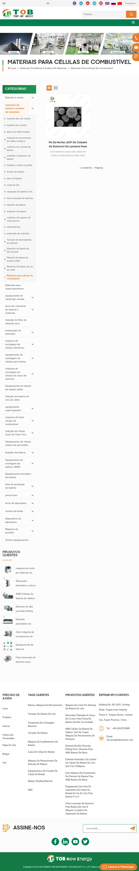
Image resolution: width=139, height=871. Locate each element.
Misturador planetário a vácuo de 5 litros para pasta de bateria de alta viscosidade (26, 584)
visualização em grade (49, 88)
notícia (6, 726)
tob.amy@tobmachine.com (120, 738)
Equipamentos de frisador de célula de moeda (42, 773)
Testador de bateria (37, 733)
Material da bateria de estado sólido (17, 259)
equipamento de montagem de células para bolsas (15, 358)
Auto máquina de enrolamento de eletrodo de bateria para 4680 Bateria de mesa (25, 635)
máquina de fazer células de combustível (14, 420)
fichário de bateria (15, 172)
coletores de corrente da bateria (19, 148)
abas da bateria (14, 178)
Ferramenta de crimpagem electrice (41, 724)
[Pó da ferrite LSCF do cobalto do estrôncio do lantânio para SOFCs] (68, 116)
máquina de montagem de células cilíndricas (14, 344)
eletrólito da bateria (16, 205)
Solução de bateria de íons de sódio (17, 398)
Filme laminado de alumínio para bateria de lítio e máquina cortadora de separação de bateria (26, 660)
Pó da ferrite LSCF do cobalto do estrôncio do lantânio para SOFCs (68, 145)
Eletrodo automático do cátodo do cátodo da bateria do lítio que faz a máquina (26, 622)
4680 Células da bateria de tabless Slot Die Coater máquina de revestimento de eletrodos (25, 596)
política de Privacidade (8, 737)
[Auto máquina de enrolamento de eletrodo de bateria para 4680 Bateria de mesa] (8, 633)
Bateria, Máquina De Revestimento (45, 705)
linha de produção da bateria (15, 486)
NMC (30, 790)
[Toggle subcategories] (32, 97)
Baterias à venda (14, 97)
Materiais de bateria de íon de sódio (20, 268)
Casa (13, 68)
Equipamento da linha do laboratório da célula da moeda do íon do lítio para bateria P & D (26, 647)
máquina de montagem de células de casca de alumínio (15, 373)
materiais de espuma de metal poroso (18, 219)
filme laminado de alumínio (20, 198)
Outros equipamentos (16, 540)
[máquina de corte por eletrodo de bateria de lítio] (8, 569)
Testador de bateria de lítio (42, 714)
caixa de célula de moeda (41, 752)
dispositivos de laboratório (13, 520)
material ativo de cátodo (18, 118)
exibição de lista (55, 88)
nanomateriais (14, 227)
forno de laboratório (15, 503)
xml (4, 762)
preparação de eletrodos (13, 332)
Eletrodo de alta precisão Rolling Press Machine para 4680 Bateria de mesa (25, 609)
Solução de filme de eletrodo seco (15, 322)
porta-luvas (11, 495)
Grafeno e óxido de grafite (19, 165)
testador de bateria (15, 452)
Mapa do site (9, 745)
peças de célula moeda (18, 132)
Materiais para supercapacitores (14, 287)
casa (5, 708)
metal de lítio (13, 185)
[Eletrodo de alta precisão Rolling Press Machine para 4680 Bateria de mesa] (8, 607)
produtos (7, 717)
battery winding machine (40, 781)
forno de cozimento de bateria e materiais (15, 309)
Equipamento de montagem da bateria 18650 (14, 463)
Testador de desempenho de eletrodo (19, 241)
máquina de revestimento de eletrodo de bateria (42, 762)
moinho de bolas (14, 511)
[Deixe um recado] (118, 867)
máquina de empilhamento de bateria (43, 743)
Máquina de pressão (11, 531)
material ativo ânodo (17, 125)
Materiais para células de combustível (92, 68)
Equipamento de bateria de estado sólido (18, 387)
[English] (107, 3)
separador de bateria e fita (19, 191)
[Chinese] (119, 3)
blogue (6, 754)
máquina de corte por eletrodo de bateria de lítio (25, 571)
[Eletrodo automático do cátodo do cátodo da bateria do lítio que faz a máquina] (8, 620)
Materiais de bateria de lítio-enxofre (18, 250)
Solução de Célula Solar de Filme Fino (15, 433)
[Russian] (113, 3)
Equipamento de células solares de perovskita (18, 443)
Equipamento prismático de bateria (18, 475)
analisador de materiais (18, 233)
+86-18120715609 (118, 728)
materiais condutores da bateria (18, 157)
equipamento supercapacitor (13, 408)
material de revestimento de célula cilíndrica (19, 139)
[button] (133, 22)
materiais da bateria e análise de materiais (43, 68)
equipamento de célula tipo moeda (14, 297)
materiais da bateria (16, 211)
